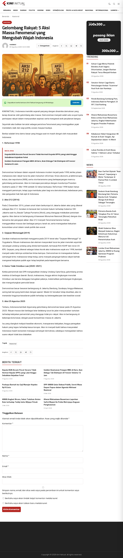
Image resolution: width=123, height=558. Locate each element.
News (15, 10)
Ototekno (46, 541)
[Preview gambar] (42, 75)
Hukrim (40, 10)
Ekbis (48, 10)
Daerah (23, 10)
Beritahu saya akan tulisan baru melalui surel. (26, 503)
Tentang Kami (75, 534)
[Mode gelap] (109, 4)
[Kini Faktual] (13, 3)
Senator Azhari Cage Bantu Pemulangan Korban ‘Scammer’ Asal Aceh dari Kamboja (104, 85)
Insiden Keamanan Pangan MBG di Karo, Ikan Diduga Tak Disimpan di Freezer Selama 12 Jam (40, 162)
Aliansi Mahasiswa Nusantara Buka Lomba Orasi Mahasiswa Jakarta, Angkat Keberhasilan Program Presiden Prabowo (104, 119)
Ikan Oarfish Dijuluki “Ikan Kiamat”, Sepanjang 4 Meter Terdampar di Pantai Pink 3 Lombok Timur (109, 177)
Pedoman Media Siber (79, 541)
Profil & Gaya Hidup (74, 10)
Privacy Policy (103, 541)
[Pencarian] (114, 4)
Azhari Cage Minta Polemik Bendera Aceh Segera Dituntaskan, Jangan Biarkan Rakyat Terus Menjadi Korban (103, 68)
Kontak (72, 545)
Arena (44, 537)
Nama (5, 456)
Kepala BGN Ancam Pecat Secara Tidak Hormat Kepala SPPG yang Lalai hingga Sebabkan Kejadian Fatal (41, 156)
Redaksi (72, 537)
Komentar (7, 423)
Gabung (76, 103)
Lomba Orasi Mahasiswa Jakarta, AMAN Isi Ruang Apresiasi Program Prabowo (108, 252)
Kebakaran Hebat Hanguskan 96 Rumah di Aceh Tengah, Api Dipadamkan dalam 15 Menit (105, 136)
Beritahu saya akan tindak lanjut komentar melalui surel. (31, 498)
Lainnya (114, 10)
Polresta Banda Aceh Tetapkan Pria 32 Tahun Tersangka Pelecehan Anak (108, 215)
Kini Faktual (102, 534)
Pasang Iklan (102, 537)
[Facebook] (61, 46)
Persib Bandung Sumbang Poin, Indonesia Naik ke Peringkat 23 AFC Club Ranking (104, 101)
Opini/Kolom (58, 10)
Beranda (5, 16)
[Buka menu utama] (118, 4)
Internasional (102, 10)
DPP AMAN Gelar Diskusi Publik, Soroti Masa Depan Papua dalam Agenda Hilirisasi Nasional (63, 387)
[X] (66, 46)
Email (5, 466)
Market (45, 545)
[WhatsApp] (71, 46)
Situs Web (6, 477)
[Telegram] (76, 46)
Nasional (89, 10)
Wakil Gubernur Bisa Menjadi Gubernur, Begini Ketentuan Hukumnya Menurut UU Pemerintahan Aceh (109, 234)
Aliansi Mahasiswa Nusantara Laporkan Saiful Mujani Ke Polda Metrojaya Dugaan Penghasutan (62, 402)
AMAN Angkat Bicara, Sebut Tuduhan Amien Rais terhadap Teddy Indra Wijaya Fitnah (21, 400)
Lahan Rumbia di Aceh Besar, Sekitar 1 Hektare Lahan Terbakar (105, 151)
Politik (32, 10)
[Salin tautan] (81, 46)
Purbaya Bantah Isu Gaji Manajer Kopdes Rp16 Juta (19, 386)
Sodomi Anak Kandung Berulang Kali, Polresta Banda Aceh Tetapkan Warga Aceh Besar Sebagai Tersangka (108, 197)
